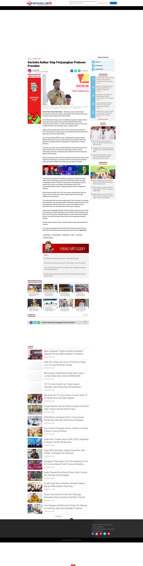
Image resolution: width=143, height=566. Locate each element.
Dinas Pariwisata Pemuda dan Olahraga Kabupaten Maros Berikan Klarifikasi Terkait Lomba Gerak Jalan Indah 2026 (64, 497)
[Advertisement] (71, 33)
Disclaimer (99, 524)
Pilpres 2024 (66, 235)
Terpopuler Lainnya (103, 119)
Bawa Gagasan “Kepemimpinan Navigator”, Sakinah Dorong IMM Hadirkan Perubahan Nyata (64, 354)
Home (28, 8)
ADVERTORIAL (40, 8)
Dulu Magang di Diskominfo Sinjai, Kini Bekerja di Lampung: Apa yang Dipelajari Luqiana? (65, 506)
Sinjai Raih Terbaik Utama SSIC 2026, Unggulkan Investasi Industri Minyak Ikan (66, 440)
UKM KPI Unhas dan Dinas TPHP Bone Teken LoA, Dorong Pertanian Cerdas (65, 363)
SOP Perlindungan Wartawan (99, 529)
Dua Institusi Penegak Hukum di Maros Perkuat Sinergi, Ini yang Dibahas (66, 429)
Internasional (98, 65)
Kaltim (97, 8)
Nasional (97, 62)
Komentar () (85, 70)
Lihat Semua (58, 516)
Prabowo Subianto (48, 237)
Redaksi (94, 524)
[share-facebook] (71, 70)
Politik (48, 8)
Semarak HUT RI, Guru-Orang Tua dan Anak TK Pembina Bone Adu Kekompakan (65, 396)
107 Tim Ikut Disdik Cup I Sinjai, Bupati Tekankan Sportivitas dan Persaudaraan (62, 385)
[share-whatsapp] (79, 70)
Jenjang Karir (111, 529)
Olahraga (67, 8)
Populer (113, 3)
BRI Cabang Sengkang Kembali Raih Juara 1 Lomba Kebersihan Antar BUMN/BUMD (64, 374)
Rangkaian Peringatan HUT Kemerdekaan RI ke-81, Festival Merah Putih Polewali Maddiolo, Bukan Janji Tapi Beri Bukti (66, 464)
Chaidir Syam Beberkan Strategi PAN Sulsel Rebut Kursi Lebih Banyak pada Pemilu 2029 (102, 156)
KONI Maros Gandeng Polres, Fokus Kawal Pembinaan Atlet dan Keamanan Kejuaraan (64, 418)
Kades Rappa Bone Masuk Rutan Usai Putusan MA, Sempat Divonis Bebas (65, 473)
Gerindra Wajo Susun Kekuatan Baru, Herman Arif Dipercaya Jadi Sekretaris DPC (102, 142)
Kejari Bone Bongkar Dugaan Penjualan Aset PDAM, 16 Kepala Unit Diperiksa (64, 451)
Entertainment (99, 69)
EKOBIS (74, 8)
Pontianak (79, 235)
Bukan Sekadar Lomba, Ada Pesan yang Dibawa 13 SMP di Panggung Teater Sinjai (103, 189)
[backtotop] (71, 519)
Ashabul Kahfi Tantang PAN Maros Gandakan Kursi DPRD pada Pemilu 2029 (103, 149)
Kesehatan (86, 8)
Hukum (61, 8)
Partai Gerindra (57, 235)
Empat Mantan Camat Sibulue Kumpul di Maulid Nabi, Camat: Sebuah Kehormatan (66, 407)
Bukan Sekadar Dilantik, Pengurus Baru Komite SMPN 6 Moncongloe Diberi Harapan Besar (103, 182)
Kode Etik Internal (107, 524)
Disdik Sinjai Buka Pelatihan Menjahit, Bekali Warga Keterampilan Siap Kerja (64, 484)
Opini (92, 8)
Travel (79, 8)
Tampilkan (85, 314)
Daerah (34, 8)
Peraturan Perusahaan (98, 527)
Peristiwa (54, 8)
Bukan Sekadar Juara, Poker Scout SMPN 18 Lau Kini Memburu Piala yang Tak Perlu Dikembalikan (103, 195)
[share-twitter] (75, 70)
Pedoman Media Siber (97, 531)
